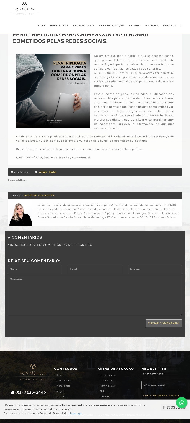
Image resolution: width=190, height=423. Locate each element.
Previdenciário (108, 375)
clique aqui (75, 413)
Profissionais (84, 25)
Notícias (152, 25)
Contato (169, 25)
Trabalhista (105, 380)
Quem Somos (59, 25)
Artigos (135, 25)
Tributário (104, 396)
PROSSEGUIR (174, 407)
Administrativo (108, 385)
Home (42, 25)
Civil (102, 391)
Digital (52, 172)
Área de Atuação (112, 25)
